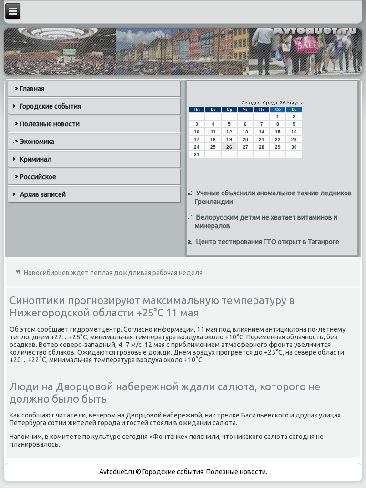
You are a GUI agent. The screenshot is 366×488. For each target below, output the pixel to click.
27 (245, 147)
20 (245, 139)
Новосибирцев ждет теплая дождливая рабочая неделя (113, 272)
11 (213, 131)
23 (294, 139)
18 (213, 139)
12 (229, 131)
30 (294, 147)
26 (229, 147)
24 (197, 147)
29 (278, 147)
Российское (38, 177)
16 (294, 131)
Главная (32, 88)
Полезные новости (50, 124)
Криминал (35, 159)
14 (261, 131)
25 (213, 147)
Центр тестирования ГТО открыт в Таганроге (267, 241)
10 (197, 131)
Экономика (37, 141)
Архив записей (43, 194)
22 (278, 139)
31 (197, 154)
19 (229, 139)
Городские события (50, 106)
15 (278, 131)
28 (261, 147)
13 (245, 131)
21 (261, 139)
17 (197, 139)
